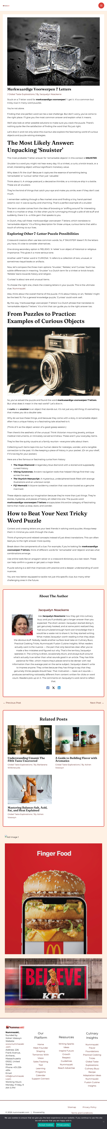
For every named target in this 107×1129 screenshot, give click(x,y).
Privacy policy (63, 1125)
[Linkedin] (59, 687)
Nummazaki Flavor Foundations (92, 1048)
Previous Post (12, 702)
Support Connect (40, 1078)
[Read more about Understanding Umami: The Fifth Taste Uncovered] (30, 739)
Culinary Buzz (92, 1068)
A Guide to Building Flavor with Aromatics (76, 759)
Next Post (97, 702)
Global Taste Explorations (21, 94)
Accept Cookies (46, 1125)
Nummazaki (19, 288)
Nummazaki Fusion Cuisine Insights (92, 1082)
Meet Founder (40, 1048)
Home (40, 1044)
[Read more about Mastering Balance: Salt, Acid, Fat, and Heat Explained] (30, 789)
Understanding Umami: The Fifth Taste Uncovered (26, 759)
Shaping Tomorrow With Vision (40, 1054)
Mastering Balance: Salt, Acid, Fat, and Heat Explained (27, 809)
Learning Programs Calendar (41, 1072)
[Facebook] (48, 687)
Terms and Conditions (82, 1113)
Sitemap (72, 1107)
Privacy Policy (89, 1107)
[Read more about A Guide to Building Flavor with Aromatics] (77, 739)
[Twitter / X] (53, 687)
